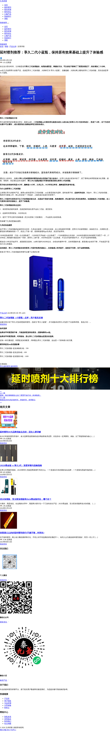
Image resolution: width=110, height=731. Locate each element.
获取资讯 (3, 622)
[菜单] (8, 23)
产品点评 (12, 46)
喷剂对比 (7, 12)
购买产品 (3, 680)
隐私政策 (7, 717)
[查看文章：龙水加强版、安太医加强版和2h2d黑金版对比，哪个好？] (8, 495)
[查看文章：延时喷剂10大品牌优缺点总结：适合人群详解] (8, 427)
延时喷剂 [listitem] (14, 366)
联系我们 (7, 721)
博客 (6, 19)
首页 (6, 5)
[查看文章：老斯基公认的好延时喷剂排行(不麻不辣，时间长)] (8, 528)
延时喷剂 (7, 7)
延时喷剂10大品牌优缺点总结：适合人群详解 (20, 432)
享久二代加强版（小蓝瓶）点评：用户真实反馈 (21, 318)
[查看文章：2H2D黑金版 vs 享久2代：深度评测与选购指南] (8, 461)
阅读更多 (3, 324)
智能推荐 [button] (3, 23)
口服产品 (7, 14)
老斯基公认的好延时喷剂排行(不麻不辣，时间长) (22, 533)
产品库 (6, 698)
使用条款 (7, 719)
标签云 (6, 708)
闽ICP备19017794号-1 (8, 730)
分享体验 (7, 705)
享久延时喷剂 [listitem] (5, 366)
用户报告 (7, 701)
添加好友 (3, 580)
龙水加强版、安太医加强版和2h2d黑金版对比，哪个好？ (25, 499)
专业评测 (7, 703)
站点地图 (7, 723)
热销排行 (7, 16)
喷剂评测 (7, 9)
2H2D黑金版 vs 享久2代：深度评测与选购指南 (21, 465)
